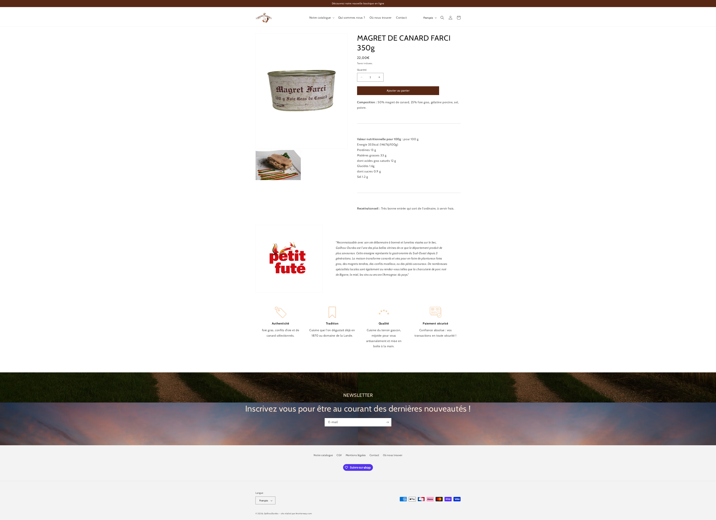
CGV (339, 455)
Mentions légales (356, 455)
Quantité (362, 69)
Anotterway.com (304, 513)
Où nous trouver (392, 455)
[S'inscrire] (387, 422)
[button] (321, 18)
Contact (374, 455)
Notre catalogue (323, 455)
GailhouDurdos (271, 513)
